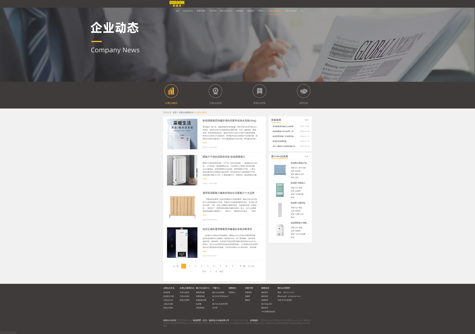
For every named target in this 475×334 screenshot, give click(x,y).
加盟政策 (248, 292)
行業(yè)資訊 (184, 296)
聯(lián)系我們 (291, 11)
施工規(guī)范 (266, 304)
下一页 (243, 266)
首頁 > (176, 112)
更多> (307, 120)
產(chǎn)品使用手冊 (220, 304)
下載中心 (261, 11)
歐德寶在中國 (168, 296)
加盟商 (247, 296)
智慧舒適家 (201, 11)
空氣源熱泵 (200, 307)
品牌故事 (166, 292)
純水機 (198, 304)
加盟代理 (250, 11)
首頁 (177, 11)
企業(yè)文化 (188, 11)
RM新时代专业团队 (8, 332)
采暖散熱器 (200, 296)
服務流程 (264, 296)
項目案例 (212, 11)
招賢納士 (233, 288)
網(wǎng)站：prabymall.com (289, 296)
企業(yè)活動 (168, 304)
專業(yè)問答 (168, 307)
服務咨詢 (239, 11)
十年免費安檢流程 (268, 311)
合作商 (214, 307)
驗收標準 (264, 307)
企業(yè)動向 (201, 112)
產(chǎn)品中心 (226, 11)
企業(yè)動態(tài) (275, 11)
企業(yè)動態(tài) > (187, 112)
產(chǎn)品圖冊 (218, 292)
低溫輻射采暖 (201, 300)
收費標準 (264, 300)
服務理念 (264, 292)
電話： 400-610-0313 (286, 292)
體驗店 (247, 300)
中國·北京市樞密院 (285, 300)
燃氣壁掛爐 (200, 292)
